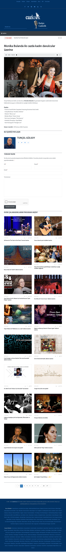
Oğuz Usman (41, 541)
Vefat (32, 523)
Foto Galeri (47, 1)
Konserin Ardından (47, 519)
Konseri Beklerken (40, 519)
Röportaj (17, 523)
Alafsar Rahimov (20, 528)
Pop (44, 521)
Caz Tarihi (53, 510)
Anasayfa (18, 1)
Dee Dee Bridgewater (26, 532)
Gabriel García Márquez (32, 534)
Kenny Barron (10, 539)
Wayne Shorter (56, 545)
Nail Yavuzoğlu (16, 541)
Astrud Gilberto (40, 528)
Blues (39, 1)
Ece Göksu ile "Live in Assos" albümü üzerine (44, 299)
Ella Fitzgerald (42, 532)
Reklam (23, 1)
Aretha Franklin (33, 528)
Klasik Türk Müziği (29, 519)
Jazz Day (13, 519)
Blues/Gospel (32, 510)
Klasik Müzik (33, 1)
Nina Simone (22, 541)
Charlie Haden (54, 530)
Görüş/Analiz (31, 515)
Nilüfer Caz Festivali (35, 521)
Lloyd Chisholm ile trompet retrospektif (13, 447)
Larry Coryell (34, 539)
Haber (8, 517)
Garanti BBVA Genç (16, 515)
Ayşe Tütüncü (56, 528)
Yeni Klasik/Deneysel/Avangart (44, 523)
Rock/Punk (13, 523)
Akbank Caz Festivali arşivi (21, 38)
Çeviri (57, 510)
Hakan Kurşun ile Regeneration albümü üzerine (15, 477)
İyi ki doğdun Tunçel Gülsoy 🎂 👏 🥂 (43, 477)
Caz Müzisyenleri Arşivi (46, 510)
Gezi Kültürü (23, 515)
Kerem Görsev (22, 539)
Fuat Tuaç (25, 534)
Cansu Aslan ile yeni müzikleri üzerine (43, 240)
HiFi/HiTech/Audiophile (14, 517)
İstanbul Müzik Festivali (47, 517)
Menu (4, 33)
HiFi (42, 1)
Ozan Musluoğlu (47, 541)
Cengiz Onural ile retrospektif (41, 388)
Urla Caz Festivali (28, 523)
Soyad (36, 164)
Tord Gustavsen (33, 545)
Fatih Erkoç (11, 534)
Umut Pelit (44, 545)
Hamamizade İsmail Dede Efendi (43, 534)
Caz (36, 510)
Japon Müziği (9, 519)
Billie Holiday (26, 530)
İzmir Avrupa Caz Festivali (57, 517)
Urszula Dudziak (50, 545)
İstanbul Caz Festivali (38, 517)
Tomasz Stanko (21, 545)
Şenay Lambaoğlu (41, 543)
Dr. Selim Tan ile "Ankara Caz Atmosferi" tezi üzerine (16, 388)
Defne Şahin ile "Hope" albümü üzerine (43, 447)
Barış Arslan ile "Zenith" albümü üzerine (13, 269)
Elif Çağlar (37, 532)
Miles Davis (11, 541)
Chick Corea (7, 532)
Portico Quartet (7, 543)
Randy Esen (13, 543)
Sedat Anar (36, 543)
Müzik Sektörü (24, 521)
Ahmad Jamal (14, 528)
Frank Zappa (16, 534)
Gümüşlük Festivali (41, 515)
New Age (29, 521)
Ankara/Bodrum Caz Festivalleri (10, 510)
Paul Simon (58, 541)
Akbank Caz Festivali (44, 508)
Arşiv (17, 510)
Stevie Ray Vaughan (55, 543)
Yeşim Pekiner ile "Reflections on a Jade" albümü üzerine (17, 328)
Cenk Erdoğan (48, 530)
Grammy (36, 515)
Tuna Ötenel (39, 545)
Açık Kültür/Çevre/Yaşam (23, 508)
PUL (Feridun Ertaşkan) (49, 521)
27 (47, 486)
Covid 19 (60, 510)
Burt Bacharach (37, 530)
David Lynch (13, 532)
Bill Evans (22, 530)
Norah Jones (27, 541)
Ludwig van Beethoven (48, 539)
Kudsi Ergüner (28, 539)
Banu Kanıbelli (10, 530)
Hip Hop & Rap (22, 517)
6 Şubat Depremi (15, 508)
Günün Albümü (49, 515)
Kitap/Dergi (18, 519)
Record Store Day (57, 521)
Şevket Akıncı (48, 543)
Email (6, 170)
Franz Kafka (21, 534)
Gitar (27, 515)
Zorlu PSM (53, 523)
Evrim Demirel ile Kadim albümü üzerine (43, 358)
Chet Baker (59, 530)
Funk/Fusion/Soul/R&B (8, 515)
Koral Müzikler (54, 519)
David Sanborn (18, 532)
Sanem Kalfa (18, 543)
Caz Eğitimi (40, 510)
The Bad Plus (10, 545)
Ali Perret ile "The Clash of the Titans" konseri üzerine (16, 240)
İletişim (28, 1)
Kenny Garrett (16, 539)
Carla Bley (43, 530)
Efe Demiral (33, 532)
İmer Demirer (58, 534)
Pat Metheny (53, 541)
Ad (5, 164)
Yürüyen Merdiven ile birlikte (41, 418)
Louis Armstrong (40, 539)
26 (43, 486)
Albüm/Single (58, 508)
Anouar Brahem (27, 528)
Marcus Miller (55, 539)
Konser (35, 519)
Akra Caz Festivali (51, 508)
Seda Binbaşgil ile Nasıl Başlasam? (27, 543)
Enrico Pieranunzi (54, 532)
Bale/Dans (21, 510)
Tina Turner (16, 545)
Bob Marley (32, 530)
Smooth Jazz (21, 523)
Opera (41, 521)
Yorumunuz (7, 177)
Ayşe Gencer (51, 528)
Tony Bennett (27, 545)
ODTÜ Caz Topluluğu (34, 541)
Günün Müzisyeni (55, 515)
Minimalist (19, 521)
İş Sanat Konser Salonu (30, 517)
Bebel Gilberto (17, 530)
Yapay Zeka (36, 523)
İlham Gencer (52, 534)
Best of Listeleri (26, 510)
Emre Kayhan (48, 532)
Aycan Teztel (46, 528)
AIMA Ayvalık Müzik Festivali (34, 508)
